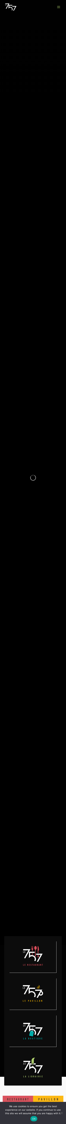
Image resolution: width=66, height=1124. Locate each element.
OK (34, 1118)
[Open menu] (58, 7)
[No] (61, 1113)
